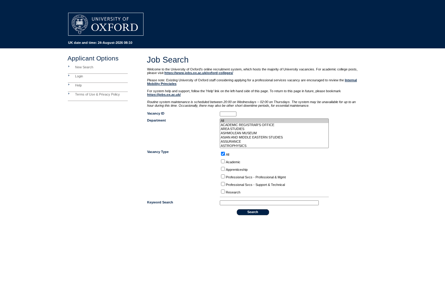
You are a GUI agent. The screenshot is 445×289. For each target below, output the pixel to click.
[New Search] (69, 66)
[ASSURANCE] (274, 142)
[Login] (69, 75)
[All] (274, 121)
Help (78, 85)
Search (252, 212)
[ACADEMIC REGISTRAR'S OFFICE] (274, 125)
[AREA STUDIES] (274, 129)
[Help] (69, 84)
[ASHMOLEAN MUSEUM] (274, 133)
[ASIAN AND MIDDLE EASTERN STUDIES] (274, 137)
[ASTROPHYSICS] (274, 146)
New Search (84, 67)
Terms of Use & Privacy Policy (97, 94)
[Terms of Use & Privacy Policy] (69, 93)
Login (79, 76)
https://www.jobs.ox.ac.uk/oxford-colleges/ (198, 73)
